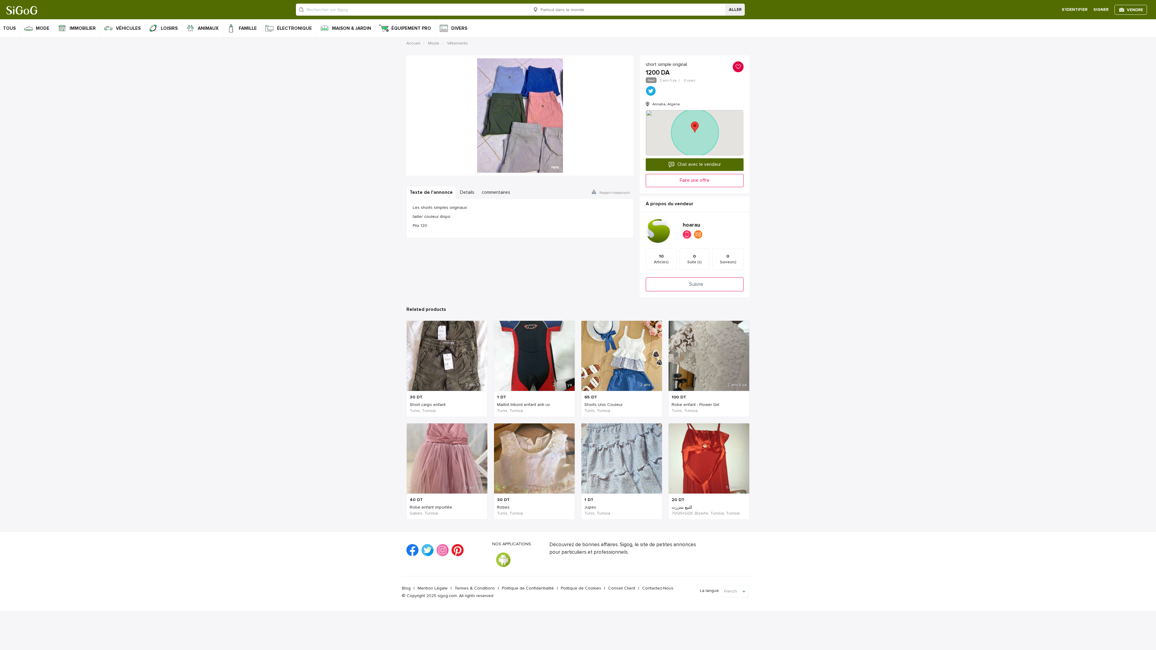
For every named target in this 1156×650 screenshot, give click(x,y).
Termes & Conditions (475, 588)
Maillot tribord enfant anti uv (523, 404)
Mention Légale (433, 588)
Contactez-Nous (657, 588)
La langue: (710, 590)
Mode (433, 43)
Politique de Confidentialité (528, 588)
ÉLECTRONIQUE (294, 28)
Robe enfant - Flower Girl (695, 404)
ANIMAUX (208, 28)
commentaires (496, 192)
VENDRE (1135, 9)
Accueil (413, 43)
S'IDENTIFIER (1074, 9)
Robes (503, 507)
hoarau (691, 225)
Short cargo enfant (428, 404)
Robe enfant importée (431, 507)
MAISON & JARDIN (351, 28)
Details (467, 192)
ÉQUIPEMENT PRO (411, 28)
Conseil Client (621, 588)
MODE (42, 28)
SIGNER (1100, 9)
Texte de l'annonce (431, 192)
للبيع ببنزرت (682, 507)
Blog (406, 588)
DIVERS (459, 28)
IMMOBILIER (83, 28)
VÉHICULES (128, 28)
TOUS (9, 28)
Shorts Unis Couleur (603, 404)
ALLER (735, 9)
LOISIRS (169, 28)
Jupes (590, 507)
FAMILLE (248, 28)
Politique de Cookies (581, 588)
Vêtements (457, 43)
